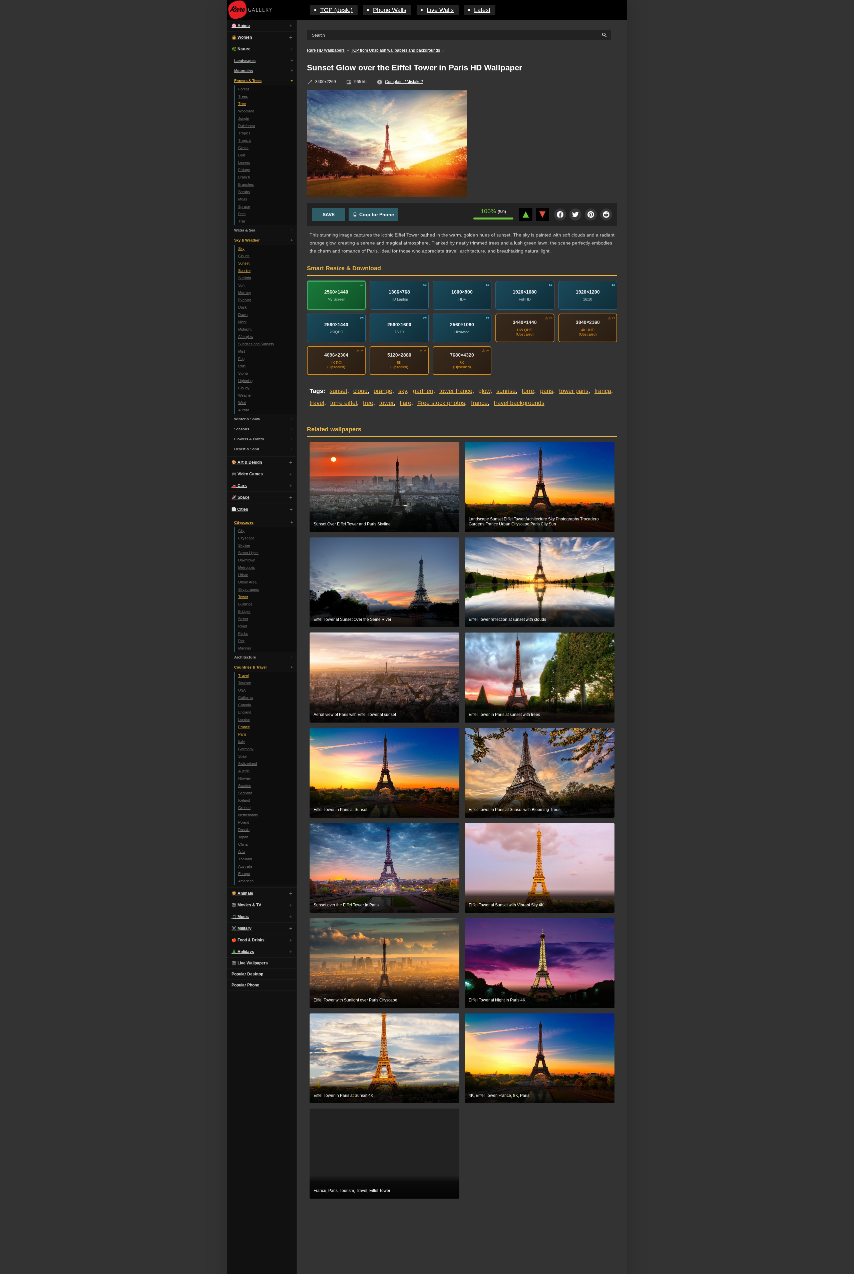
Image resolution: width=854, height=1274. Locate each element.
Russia (244, 830)
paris (546, 391)
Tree (242, 104)
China (243, 844)
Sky (241, 249)
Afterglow (245, 337)
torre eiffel (343, 403)
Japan (243, 837)
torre (528, 391)
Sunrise (244, 271)
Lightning (245, 381)
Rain (242, 366)
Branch (244, 177)
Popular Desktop (247, 974)
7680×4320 (462, 355)
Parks (243, 633)
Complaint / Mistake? (404, 81)
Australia (245, 866)
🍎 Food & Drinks (248, 940)
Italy (241, 742)
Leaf (241, 155)
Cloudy (244, 388)
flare (405, 403)
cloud (360, 391)
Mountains (243, 71)
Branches (246, 184)
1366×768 (399, 292)
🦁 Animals (242, 893)
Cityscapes (244, 522)
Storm (243, 373)
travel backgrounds (519, 403)
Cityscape (246, 538)
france (479, 403)
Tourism (244, 683)
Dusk (242, 307)
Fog (241, 359)
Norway (244, 778)
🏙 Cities (240, 509)
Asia (241, 852)
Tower (243, 597)
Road (242, 626)
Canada (244, 705)
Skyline (244, 545)
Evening (244, 300)
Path (242, 214)
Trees (243, 96)
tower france (455, 391)
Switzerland (247, 764)
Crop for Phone (376, 214)
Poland (243, 822)
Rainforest (246, 126)
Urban (243, 575)
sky (402, 391)
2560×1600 (399, 324)
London (244, 720)
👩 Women (242, 37)
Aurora (243, 410)
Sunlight (244, 278)
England (244, 712)
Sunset (244, 263)
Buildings (245, 604)
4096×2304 (336, 355)
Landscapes (245, 61)
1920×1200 (588, 292)
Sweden (244, 786)
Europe (244, 874)
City (241, 531)
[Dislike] (542, 214)
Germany (246, 749)
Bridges (244, 611)
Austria (244, 771)
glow (484, 391)
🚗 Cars (239, 485)
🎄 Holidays (243, 951)
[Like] (525, 214)
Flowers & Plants (249, 439)
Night (242, 322)
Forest (243, 89)
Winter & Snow (247, 419)
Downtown (246, 560)
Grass (243, 148)
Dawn (243, 315)
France (244, 727)
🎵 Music (240, 916)
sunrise (506, 391)
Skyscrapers (248, 589)
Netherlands (248, 815)
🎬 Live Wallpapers (250, 963)
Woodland (246, 111)
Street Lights (248, 553)
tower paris (573, 391)
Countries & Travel (250, 667)
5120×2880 (399, 355)
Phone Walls (389, 10)
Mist (241, 351)
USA (242, 690)
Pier (241, 641)
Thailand (245, 859)
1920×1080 (525, 292)
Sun (241, 285)
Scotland (245, 793)
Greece (244, 808)
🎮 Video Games (247, 474)
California (245, 698)
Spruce (244, 206)
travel (317, 403)
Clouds (244, 256)
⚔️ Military (242, 928)
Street (243, 619)
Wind (242, 403)
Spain (242, 756)
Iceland (244, 800)
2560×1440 (336, 292)
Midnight (245, 329)
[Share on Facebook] (560, 214)
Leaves (244, 162)
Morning (244, 293)
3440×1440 (525, 322)
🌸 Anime (241, 25)
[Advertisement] (547, 138)
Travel (243, 676)
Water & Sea (244, 230)
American (246, 881)
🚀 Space (241, 497)
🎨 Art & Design (247, 462)
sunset (338, 391)
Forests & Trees (248, 81)
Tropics (244, 133)
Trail (241, 221)
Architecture (245, 657)
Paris (242, 734)
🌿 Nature (241, 49)
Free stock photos (441, 403)
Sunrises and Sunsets (256, 344)
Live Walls (440, 10)
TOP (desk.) (336, 10)
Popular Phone (245, 985)
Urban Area (247, 582)
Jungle (243, 118)
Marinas (244, 648)
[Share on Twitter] (575, 214)
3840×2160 (588, 322)
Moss (242, 199)
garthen (423, 391)
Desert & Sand (246, 449)
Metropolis (246, 567)
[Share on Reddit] (606, 214)
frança (602, 391)
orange (383, 391)
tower (386, 403)
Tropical (244, 140)
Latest (482, 10)
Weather (245, 395)
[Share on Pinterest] (591, 214)
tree (368, 403)
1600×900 (462, 292)
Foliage (244, 170)
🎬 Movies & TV (246, 905)
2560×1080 (462, 324)
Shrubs (244, 192)
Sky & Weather (247, 240)
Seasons (241, 429)
